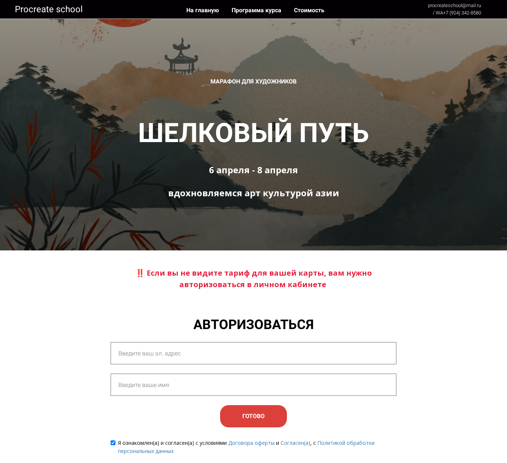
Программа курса (257, 10)
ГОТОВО (253, 416)
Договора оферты (251, 442)
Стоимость (309, 10)
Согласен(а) (295, 442)
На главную (203, 10)
